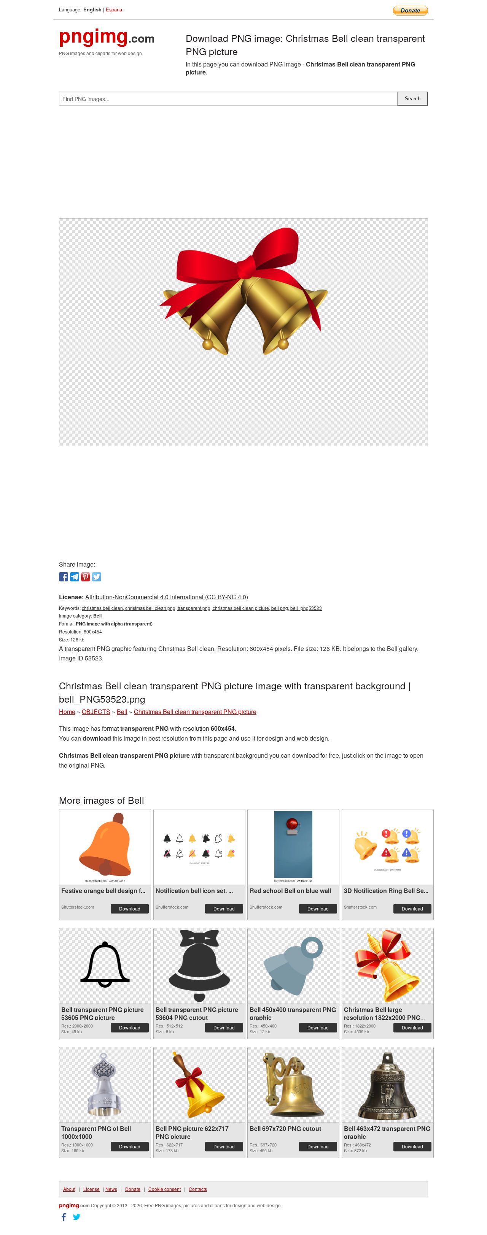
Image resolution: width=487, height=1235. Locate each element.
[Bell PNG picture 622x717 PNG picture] (199, 1085)
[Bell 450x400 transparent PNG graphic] (293, 966)
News (111, 1189)
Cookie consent (164, 1189)
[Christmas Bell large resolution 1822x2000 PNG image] (387, 966)
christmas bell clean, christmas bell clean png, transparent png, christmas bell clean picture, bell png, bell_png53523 (202, 608)
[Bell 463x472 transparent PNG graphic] (387, 1085)
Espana (114, 9)
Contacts (198, 1189)
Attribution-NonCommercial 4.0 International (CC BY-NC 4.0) (166, 596)
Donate (132, 1189)
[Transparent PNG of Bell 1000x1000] (105, 1085)
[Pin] (85, 576)
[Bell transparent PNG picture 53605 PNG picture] (105, 966)
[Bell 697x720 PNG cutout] (293, 1085)
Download (129, 908)
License (91, 1189)
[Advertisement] (243, 165)
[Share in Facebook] (63, 576)
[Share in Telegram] (74, 576)
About (69, 1189)
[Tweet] (96, 576)
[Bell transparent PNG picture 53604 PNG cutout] (199, 966)
